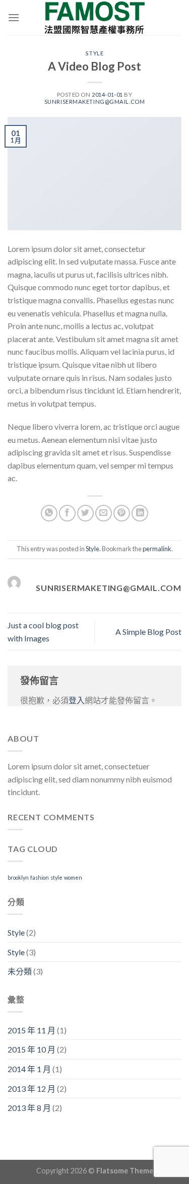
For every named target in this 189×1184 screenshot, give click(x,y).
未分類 (20, 971)
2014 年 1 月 (29, 1069)
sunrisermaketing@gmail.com (94, 101)
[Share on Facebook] (67, 513)
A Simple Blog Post (148, 631)
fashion (39, 877)
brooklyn (18, 877)
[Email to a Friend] (103, 513)
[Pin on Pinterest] (121, 513)
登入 (77, 700)
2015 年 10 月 (31, 1049)
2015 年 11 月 (31, 1030)
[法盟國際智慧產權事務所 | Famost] (94, 18)
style (56, 877)
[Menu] (14, 17)
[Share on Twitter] (85, 513)
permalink (157, 549)
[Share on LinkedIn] (140, 513)
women (73, 877)
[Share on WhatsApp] (49, 513)
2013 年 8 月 (29, 1107)
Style (95, 53)
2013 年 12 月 (31, 1088)
